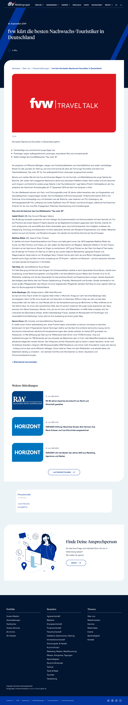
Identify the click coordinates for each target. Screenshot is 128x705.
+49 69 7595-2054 (24, 504)
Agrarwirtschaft (53, 616)
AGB (17, 700)
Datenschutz (25, 700)
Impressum (9, 700)
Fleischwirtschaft (54, 631)
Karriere (91, 623)
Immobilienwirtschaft (56, 639)
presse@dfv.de (22, 507)
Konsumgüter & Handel (57, 643)
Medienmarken (94, 620)
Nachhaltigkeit (53, 659)
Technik (50, 666)
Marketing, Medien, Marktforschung (62, 651)
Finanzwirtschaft (54, 627)
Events (90, 631)
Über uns (91, 616)
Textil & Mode (52, 670)
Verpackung (52, 678)
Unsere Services (13, 627)
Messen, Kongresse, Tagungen (59, 655)
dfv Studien (11, 635)
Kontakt (91, 639)
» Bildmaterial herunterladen (24, 361)
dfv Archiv (10, 631)
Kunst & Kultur (53, 647)
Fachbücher (11, 623)
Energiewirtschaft (54, 623)
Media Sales (93, 627)
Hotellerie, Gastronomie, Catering (61, 635)
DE (116, 5)
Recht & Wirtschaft (55, 662)
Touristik (50, 674)
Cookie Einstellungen (68, 700)
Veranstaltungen (13, 620)
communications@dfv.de (38, 688)
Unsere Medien (12, 616)
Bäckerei (50, 620)
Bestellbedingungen (38, 700)
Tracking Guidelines (52, 700)
